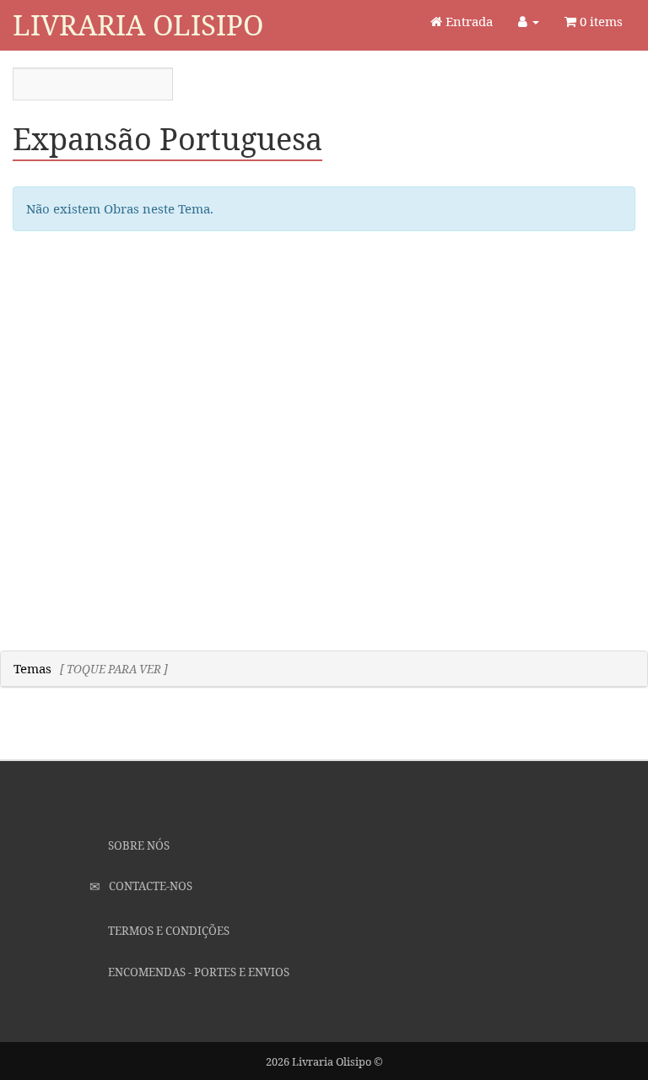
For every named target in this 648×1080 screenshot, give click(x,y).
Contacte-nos (149, 886)
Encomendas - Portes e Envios (197, 972)
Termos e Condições (167, 930)
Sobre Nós (137, 845)
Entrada (467, 21)
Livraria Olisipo (138, 25)
